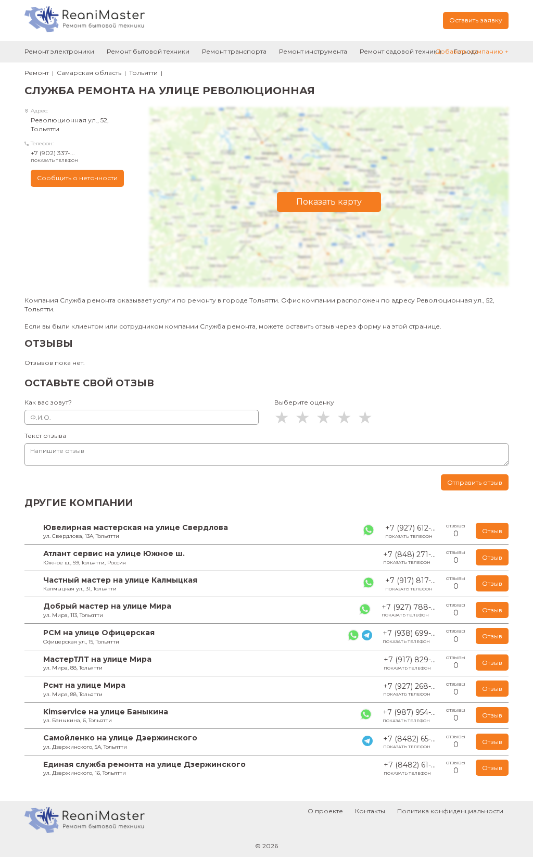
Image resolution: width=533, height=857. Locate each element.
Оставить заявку (475, 20)
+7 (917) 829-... (410, 663)
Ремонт (36, 73)
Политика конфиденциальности (450, 811)
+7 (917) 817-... (410, 583)
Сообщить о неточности (77, 178)
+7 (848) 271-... (409, 557)
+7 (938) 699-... (409, 636)
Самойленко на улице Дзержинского (120, 737)
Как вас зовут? (48, 402)
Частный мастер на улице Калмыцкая (120, 580)
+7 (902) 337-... (54, 156)
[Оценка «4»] (347, 417)
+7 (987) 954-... (409, 715)
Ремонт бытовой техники (148, 51)
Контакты (370, 811)
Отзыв (492, 531)
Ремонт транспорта (234, 51)
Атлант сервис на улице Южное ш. (114, 553)
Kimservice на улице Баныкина (105, 711)
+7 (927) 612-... (410, 531)
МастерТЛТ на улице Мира (97, 659)
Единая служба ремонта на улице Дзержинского (144, 764)
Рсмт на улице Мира (84, 685)
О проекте (325, 811)
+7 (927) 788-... (409, 610)
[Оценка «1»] (284, 417)
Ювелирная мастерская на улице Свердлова (135, 527)
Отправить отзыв (474, 482)
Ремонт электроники (59, 51)
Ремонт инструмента (313, 51)
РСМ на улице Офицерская (99, 632)
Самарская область (89, 73)
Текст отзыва (45, 435)
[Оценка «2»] (305, 417)
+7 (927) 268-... (409, 689)
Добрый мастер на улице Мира (107, 606)
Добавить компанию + (472, 51)
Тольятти (143, 73)
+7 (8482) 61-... (410, 768)
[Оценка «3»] (326, 417)
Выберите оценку (304, 402)
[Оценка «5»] (368, 417)
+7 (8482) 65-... (409, 742)
